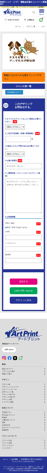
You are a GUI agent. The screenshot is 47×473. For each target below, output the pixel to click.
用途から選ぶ (7, 374)
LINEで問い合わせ (23, 290)
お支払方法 (6, 425)
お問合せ (30, 20)
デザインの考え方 (8, 397)
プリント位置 (7, 443)
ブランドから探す (8, 371)
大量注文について (8, 420)
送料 (3, 422)
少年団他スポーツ (14, 92)
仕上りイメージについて (11, 427)
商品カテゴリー (7, 369)
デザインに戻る (23, 300)
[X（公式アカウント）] (15, 358)
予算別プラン (7, 412)
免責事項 (5, 430)
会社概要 (14, 459)
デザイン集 (31, 26)
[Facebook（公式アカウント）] (10, 358)
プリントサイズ (7, 445)
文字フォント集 (7, 392)
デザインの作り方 (8, 394)
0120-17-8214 (13, 20)
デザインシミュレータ (10, 387)
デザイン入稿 (7, 399)
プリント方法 (7, 440)
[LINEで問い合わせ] (41, 20)
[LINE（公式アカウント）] (21, 358)
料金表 (4, 417)
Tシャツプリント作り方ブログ (23, 461)
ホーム (18, 26)
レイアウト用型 (7, 402)
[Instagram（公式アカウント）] (4, 358)
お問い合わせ (9, 349)
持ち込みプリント (8, 415)
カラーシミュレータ (9, 389)
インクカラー (7, 448)
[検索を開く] (34, 12)
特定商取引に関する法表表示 (31, 459)
